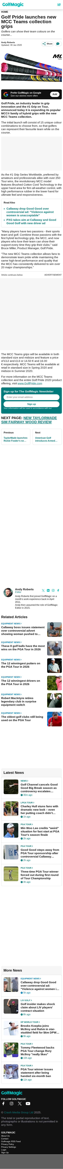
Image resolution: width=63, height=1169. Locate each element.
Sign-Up (5, 1152)
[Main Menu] (59, 4)
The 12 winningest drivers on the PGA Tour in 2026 (20, 682)
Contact (4, 1139)
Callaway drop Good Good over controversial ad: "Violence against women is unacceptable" (30, 212)
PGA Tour (26, 824)
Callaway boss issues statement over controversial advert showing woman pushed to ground (23, 631)
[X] (20, 1104)
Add (54, 94)
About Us (5, 1136)
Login (3, 1150)
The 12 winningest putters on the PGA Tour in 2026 (20, 665)
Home (4, 12)
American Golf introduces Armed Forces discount (45, 439)
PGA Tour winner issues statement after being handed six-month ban (37, 1073)
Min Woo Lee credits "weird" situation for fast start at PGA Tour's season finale (40, 831)
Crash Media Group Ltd (18, 1112)
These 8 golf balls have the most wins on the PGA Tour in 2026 (23, 647)
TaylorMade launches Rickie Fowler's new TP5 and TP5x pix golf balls (15, 439)
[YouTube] (29, 1104)
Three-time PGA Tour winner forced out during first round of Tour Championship (40, 875)
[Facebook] (4, 1104)
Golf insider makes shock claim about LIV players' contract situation (38, 1007)
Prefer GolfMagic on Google (26, 93)
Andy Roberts (8, 42)
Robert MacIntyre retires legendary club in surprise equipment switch (18, 701)
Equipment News (10, 623)
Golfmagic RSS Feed (11, 1141)
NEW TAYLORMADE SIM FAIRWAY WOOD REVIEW (29, 420)
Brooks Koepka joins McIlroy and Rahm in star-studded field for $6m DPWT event (39, 1029)
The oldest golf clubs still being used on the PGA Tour (22, 718)
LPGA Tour (27, 802)
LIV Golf (25, 1000)
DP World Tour (29, 1022)
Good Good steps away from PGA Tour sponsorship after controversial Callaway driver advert (40, 853)
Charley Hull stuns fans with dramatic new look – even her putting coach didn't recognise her (39, 810)
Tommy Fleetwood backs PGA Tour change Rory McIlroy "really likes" (37, 1051)
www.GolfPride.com (30, 383)
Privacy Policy (7, 1144)
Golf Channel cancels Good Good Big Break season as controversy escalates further (39, 788)
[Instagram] (12, 1104)
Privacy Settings (8, 1147)
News (24, 781)
